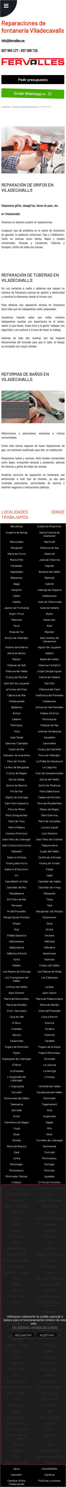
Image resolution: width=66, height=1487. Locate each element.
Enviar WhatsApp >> (30, 93)
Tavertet (49, 1034)
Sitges (17, 923)
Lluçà (16, 1128)
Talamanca (16, 1104)
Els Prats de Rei (16, 899)
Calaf (49, 875)
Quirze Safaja (16, 779)
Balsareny (16, 577)
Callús (16, 595)
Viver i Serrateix (17, 1010)
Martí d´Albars (16, 827)
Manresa (16, 619)
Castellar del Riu (16, 887)
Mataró (16, 659)
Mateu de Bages (49, 809)
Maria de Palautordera (49, 998)
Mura (16, 625)
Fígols (16, 1052)
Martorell (49, 541)
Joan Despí (16, 737)
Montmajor (16, 1164)
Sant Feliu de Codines (49, 839)
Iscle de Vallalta (49, 607)
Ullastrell (49, 553)
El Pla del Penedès (49, 1182)
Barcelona (16, 526)
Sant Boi (49, 683)
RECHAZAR (23, 1335)
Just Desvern (49, 833)
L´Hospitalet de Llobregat (16, 1078)
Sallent (49, 653)
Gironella (49, 1058)
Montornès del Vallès (16, 1098)
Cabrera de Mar (16, 695)
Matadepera (16, 893)
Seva (49, 923)
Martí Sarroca (49, 815)
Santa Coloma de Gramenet (49, 534)
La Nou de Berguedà (16, 767)
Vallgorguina (16, 947)
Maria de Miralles (16, 1004)
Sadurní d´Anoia (16, 857)
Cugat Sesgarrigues (49, 671)
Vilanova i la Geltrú (49, 665)
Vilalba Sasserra (16, 935)
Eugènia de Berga (16, 532)
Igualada (49, 1176)
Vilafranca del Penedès (49, 695)
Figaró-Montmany (49, 1052)
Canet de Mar (17, 749)
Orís (49, 1128)
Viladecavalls (16, 701)
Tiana (49, 899)
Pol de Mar (16, 791)
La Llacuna (49, 1064)
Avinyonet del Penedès (49, 707)
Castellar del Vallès (49, 881)
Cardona (49, 1474)
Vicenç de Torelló (49, 863)
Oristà (49, 929)
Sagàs (49, 1122)
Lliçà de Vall (17, 1016)
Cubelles (16, 1028)
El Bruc (16, 1022)
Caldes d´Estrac (49, 713)
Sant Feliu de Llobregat (16, 839)
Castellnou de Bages (16, 1122)
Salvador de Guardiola (16, 755)
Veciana (49, 935)
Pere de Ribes (16, 809)
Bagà (16, 583)
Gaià (16, 1152)
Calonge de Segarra (49, 589)
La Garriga (49, 1071)
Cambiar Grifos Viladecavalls (16, 1482)
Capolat (49, 565)
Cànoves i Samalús (16, 743)
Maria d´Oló (16, 559)
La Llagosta (49, 767)
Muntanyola (49, 719)
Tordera (49, 1028)
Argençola (49, 1116)
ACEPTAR (47, 1335)
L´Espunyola (16, 1086)
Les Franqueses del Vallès (16, 979)
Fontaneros (5, 106)
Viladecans (49, 701)
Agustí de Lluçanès (49, 647)
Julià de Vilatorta (49, 559)
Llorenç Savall (49, 827)
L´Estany (49, 1076)
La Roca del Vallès (16, 986)
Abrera (16, 1034)
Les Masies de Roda (49, 971)
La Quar (49, 986)
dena (16, 1468)
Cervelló (17, 1092)
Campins (16, 589)
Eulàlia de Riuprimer (49, 526)
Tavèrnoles (16, 1040)
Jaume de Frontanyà (16, 607)
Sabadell (16, 851)
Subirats (49, 959)
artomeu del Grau (16, 689)
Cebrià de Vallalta (49, 677)
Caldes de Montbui (49, 797)
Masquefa (49, 893)
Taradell (49, 1040)
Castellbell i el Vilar (16, 881)
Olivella (16, 1140)
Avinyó (17, 713)
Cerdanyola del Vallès (49, 1092)
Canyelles (49, 737)
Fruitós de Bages (16, 773)
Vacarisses (49, 953)
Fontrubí (49, 1152)
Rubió (49, 613)
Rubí (49, 625)
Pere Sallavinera (49, 791)
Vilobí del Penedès (49, 1010)
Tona (16, 731)
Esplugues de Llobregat (16, 1058)
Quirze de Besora (16, 785)
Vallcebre (49, 947)
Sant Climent (16, 992)
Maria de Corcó (17, 553)
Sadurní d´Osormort (16, 869)
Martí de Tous (16, 821)
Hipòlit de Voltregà (16, 797)
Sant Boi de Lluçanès (16, 683)
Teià (49, 905)
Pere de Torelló (16, 761)
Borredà (16, 1110)
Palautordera (49, 845)
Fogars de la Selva (49, 1046)
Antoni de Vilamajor (16, 637)
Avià (49, 1110)
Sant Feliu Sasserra (16, 803)
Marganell (16, 547)
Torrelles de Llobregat (49, 1140)
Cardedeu (16, 565)
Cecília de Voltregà (49, 857)
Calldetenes (49, 595)
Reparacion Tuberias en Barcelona (25, 106)
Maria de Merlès (49, 1004)
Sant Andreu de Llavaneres (49, 639)
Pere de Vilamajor (49, 755)
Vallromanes (16, 941)
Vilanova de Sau (49, 547)
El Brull (16, 1064)
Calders (16, 719)
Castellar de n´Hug (49, 887)
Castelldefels (49, 1468)
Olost (49, 1134)
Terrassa (16, 905)
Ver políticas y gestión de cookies (35, 1327)
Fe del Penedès (16, 911)
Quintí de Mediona (49, 785)
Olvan (16, 1134)
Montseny (16, 725)
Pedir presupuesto (33, 79)
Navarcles (49, 619)
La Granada (16, 1071)
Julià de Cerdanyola (49, 731)
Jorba (16, 1158)
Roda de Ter (16, 631)
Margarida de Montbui (16, 917)
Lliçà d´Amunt (49, 1016)
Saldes (16, 965)
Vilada (49, 869)
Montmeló (49, 1098)
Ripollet (49, 631)
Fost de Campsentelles (49, 773)
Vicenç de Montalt (16, 677)
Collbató (16, 1182)
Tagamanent (49, 1104)
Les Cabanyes (49, 977)
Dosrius (49, 1022)
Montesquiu (16, 1170)
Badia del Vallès (49, 659)
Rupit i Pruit (16, 613)
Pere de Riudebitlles (49, 803)
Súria (16, 959)
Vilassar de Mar (49, 725)
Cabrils (49, 583)
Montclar (49, 1170)
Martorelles (16, 541)
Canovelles (49, 743)
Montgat (49, 1164)
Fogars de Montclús (16, 1046)
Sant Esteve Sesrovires (16, 845)
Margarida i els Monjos (49, 911)
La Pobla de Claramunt (49, 761)
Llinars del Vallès (49, 965)
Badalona (16, 707)
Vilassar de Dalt (16, 665)
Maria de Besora (16, 1146)
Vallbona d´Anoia (16, 953)
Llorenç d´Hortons (16, 833)
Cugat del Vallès (49, 851)
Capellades (16, 571)
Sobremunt (49, 917)
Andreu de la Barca (16, 647)
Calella (16, 601)
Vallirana (49, 941)
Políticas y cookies (49, 1480)
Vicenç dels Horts (16, 863)
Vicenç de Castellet (49, 749)
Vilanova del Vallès (16, 671)
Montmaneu (49, 1158)
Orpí (16, 929)
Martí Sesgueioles (16, 815)
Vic (16, 875)
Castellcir (16, 1474)
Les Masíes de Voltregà (17, 971)
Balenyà (49, 577)
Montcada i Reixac (16, 1176)
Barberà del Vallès (49, 571)
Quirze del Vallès (49, 779)
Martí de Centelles (49, 821)
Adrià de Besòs (16, 653)
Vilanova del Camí (49, 689)
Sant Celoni (49, 992)
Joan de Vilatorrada (49, 601)
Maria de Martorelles (16, 998)
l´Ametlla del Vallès (49, 1086)
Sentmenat (49, 1146)
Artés (16, 1116)
